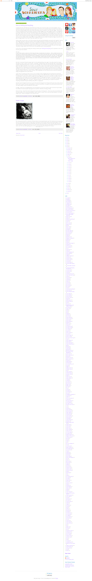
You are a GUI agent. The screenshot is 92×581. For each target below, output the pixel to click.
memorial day (68, 414)
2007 (67, 193)
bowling (67, 242)
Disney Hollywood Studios (70, 291)
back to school (68, 223)
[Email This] (35, 96)
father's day (68, 323)
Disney (67, 287)
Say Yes (67, 481)
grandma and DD (69, 357)
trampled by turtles (69, 530)
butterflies (68, 244)
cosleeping (68, 279)
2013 (67, 143)
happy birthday (68, 361)
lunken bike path (69, 411)
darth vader (68, 284)
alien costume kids (69, 209)
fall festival (68, 315)
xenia (67, 549)
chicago (67, 254)
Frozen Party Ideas (69, 342)
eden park (68, 304)
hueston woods (68, 371)
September (69, 152)
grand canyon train (69, 355)
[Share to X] (37, 96)
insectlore (67, 380)
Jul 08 (69, 178)
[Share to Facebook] (38, 96)
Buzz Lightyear (68, 247)
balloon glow (68, 228)
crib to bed (68, 282)
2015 (67, 140)
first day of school (69, 327)
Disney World (68, 296)
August (68, 154)
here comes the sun (69, 364)
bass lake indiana (69, 230)
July (68, 156)
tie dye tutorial (68, 521)
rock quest (68, 477)
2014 (67, 142)
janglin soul (68, 384)
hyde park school (69, 374)
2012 (67, 145)
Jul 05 (69, 181)
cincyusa (67, 272)
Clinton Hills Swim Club (70, 275)
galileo (67, 345)
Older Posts (61, 133)
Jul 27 (69, 162)
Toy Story (67, 528)
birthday (67, 235)
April (68, 186)
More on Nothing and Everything (24, 25)
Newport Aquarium (69, 434)
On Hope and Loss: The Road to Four (38, 20)
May (68, 185)
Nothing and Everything (46, 48)
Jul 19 (69, 169)
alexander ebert (68, 206)
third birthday (68, 518)
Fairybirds (67, 313)
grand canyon (68, 353)
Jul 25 (69, 164)
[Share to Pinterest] (39, 96)
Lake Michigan (68, 402)
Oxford (67, 451)
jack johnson (68, 381)
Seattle (67, 484)
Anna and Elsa (68, 212)
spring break (68, 499)
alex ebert (67, 205)
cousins (67, 281)
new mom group (69, 432)
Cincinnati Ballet (69, 262)
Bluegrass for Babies (69, 238)
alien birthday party (69, 208)
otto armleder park (69, 448)
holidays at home (69, 367)
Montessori (68, 421)
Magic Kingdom (68, 412)
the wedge (68, 515)
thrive (67, 519)
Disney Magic (68, 293)
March (68, 188)
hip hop (67, 365)
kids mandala (68, 392)
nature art (68, 427)
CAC (66, 248)
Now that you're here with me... (72, 67)
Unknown (67, 558)
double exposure (68, 300)
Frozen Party (68, 341)
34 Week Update (69, 87)
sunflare (67, 502)
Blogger (57, 578)
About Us (19, 20)
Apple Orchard (68, 216)
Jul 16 (69, 170)
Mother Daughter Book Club (70, 423)
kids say (67, 393)
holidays (67, 366)
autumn (67, 221)
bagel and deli (68, 224)
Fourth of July (68, 336)
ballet (67, 225)
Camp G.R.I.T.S (68, 249)
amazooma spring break (70, 210)
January (68, 191)
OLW (67, 444)
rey (66, 474)
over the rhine (68, 449)
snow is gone (68, 496)
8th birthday (68, 201)
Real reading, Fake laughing (72, 124)
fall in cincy (68, 316)
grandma (67, 356)
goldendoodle (68, 349)
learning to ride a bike (69, 404)
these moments (68, 516)
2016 (67, 139)
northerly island (68, 437)
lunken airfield (68, 409)
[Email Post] (33, 96)
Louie (67, 407)
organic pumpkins (69, 447)
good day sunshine (69, 350)
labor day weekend (69, 400)
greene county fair (69, 359)
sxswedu (67, 506)
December (69, 148)
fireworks (67, 325)
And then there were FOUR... (72, 105)
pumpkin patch (68, 469)
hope (67, 370)
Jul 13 (69, 173)
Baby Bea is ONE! (72, 95)
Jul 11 (69, 175)
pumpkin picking (69, 470)
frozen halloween (69, 340)
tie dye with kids (69, 523)
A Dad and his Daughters (72, 115)
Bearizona (67, 234)
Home (16, 20)
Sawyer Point (68, 480)
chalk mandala (68, 253)
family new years (69, 318)
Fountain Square (69, 335)
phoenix (67, 460)
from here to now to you (70, 337)
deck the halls (68, 285)
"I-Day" (67, 51)
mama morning (68, 413)
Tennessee (68, 510)
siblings (67, 489)
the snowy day (68, 514)
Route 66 (67, 479)
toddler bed (68, 526)
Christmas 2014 (68, 258)
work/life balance (69, 546)
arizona (67, 218)
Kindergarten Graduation (70, 394)
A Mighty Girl (68, 203)
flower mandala (68, 332)
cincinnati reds (68, 270)
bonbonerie (68, 239)
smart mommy (68, 491)
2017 (67, 137)
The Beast (67, 511)
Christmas (68, 257)
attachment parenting (70, 219)
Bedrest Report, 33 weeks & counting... (72, 78)
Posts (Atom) (22, 135)
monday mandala (69, 419)
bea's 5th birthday (69, 231)
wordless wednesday (69, 545)
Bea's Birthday (68, 233)
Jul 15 (69, 172)
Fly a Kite (67, 334)
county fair (68, 280)
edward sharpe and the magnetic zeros (70, 306)
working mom (68, 548)
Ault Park (67, 220)
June (68, 183)
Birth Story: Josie (24, 20)
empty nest (68, 308)
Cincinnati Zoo (68, 271)
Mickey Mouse (68, 417)
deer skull (67, 286)
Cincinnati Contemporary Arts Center (70, 268)
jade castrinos (68, 383)
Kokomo (67, 397)
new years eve (68, 433)
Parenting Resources (60, 20)
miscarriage (68, 418)
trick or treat (68, 534)
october (67, 441)
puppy (67, 471)
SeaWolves (68, 485)
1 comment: (30, 129)
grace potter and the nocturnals (69, 352)
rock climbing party (69, 476)
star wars (67, 500)
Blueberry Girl (68, 237)
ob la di (67, 439)
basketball (67, 229)
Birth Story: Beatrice (30, 20)
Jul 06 (69, 180)
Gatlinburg (68, 346)
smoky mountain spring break (70, 493)
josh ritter (67, 386)
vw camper (68, 540)
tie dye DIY (68, 520)
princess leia (68, 466)
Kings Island (68, 395)
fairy (67, 312)
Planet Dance (68, 462)
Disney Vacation (68, 295)
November (69, 149)
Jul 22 (69, 167)
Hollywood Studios (69, 369)
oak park (67, 438)
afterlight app (68, 204)
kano (67, 388)
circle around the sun (69, 273)
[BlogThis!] (36, 96)
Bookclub (67, 240)
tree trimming (68, 533)
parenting (67, 455)
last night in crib (69, 403)
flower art (67, 331)
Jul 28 (69, 157)
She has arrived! (69, 59)
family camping (68, 317)
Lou (66, 405)
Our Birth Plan (73, 20)
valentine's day (68, 537)
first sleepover (68, 328)
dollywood (67, 298)
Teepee (67, 507)
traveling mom (68, 532)
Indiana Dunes (68, 376)
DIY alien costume (69, 297)
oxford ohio (68, 452)
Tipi (66, 525)
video (67, 539)
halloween (67, 360)
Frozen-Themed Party (69, 344)
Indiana (67, 375)
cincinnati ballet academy (70, 263)
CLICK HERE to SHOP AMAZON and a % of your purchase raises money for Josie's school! (69, 566)
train (67, 529)
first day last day (69, 326)
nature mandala (68, 429)
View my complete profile (69, 559)
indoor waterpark (69, 378)
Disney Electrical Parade (70, 289)
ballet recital (68, 226)
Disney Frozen (68, 290)
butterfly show (68, 245)
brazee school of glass (69, 243)
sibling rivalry (68, 488)
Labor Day (67, 399)
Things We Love (55, 20)
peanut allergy (68, 456)
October (68, 151)
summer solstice (69, 501)
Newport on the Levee (69, 436)
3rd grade (67, 199)
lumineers (67, 408)
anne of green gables (69, 213)
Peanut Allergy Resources (67, 20)
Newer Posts (18, 133)
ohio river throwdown (69, 443)
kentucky (67, 389)
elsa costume (68, 307)
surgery (67, 504)
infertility (67, 379)
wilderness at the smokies (70, 543)
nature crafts (68, 428)
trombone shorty (69, 535)
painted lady (68, 453)
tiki (66, 524)
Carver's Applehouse (69, 252)
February (68, 189)
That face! (72, 42)
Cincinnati (67, 261)
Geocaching (68, 348)
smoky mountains (69, 495)
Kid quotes (68, 390)
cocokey (67, 276)
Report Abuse (67, 553)
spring (67, 497)
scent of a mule (68, 482)
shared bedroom (68, 486)
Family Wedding (69, 321)
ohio (66, 442)
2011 (67, 146)
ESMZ (67, 310)
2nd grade (68, 198)
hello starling (68, 362)
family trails (68, 320)
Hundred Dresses (69, 372)
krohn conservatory (69, 398)
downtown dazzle (69, 301)
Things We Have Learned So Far (48, 20)
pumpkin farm (68, 467)
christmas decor (68, 259)
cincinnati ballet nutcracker (70, 265)
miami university (69, 416)
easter (67, 302)
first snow (68, 330)
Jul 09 (69, 177)
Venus (67, 538)
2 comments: (30, 96)
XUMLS (67, 550)
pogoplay (67, 463)
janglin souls (68, 385)
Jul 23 (69, 166)
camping (67, 250)
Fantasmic (67, 322)
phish (67, 458)
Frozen (67, 339)
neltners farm (68, 430)
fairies (67, 311)
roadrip (67, 475)
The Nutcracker (68, 513)
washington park (69, 542)
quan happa (68, 472)
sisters (67, 490)
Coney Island (68, 277)
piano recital (68, 461)
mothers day (68, 425)
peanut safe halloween (70, 457)
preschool (67, 465)
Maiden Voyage (20, 101)
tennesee (67, 509)
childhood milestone (69, 256)
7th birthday (68, 200)
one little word (68, 446)
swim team (68, 505)
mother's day (68, 424)
